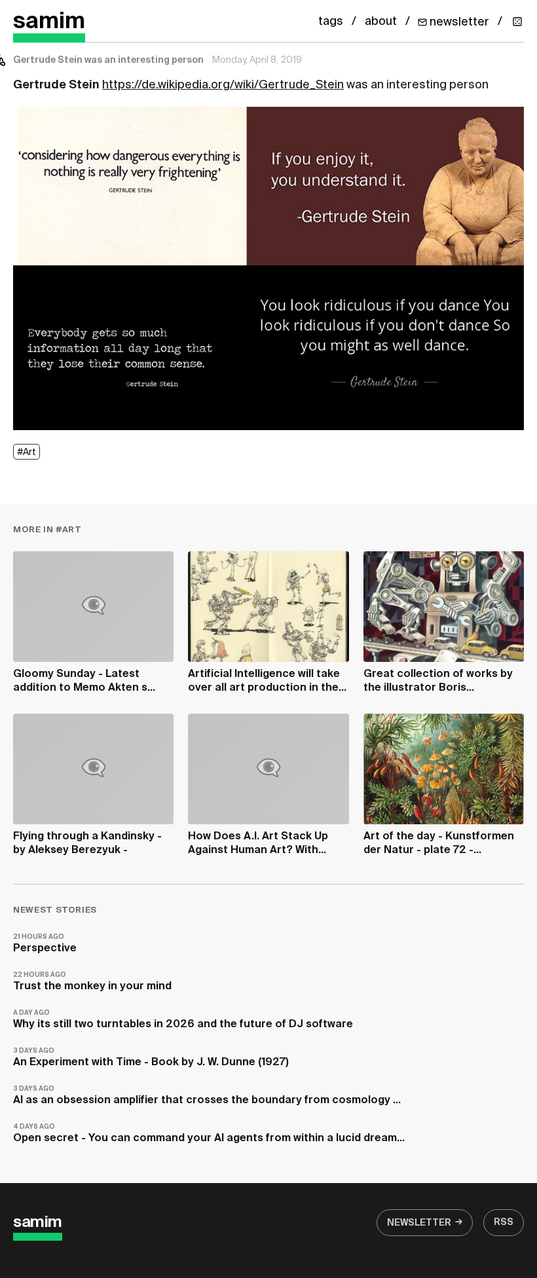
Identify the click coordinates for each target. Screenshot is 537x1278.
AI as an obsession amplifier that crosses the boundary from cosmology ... (207, 1096)
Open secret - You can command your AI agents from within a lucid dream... (209, 1133)
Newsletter (419, 1223)
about (381, 21)
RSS (503, 1222)
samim (49, 21)
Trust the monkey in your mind (92, 982)
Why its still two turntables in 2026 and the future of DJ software (183, 1020)
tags (330, 21)
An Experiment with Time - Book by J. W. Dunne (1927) (151, 1058)
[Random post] (517, 21)
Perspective (45, 944)
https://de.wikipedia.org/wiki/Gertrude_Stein (223, 85)
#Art (26, 452)
